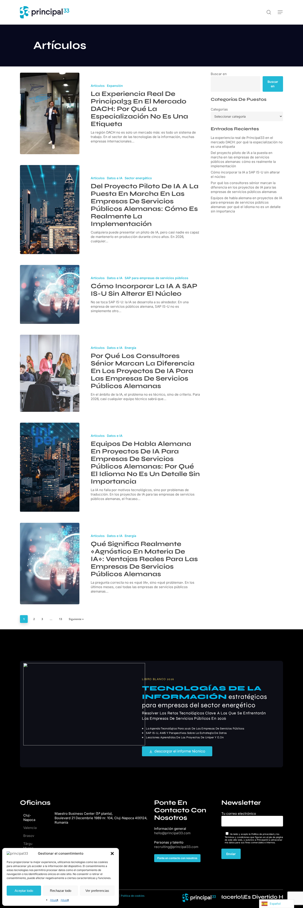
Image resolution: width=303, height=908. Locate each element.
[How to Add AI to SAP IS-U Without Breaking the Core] (49, 294)
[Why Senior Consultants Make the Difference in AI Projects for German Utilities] (49, 373)
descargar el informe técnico (179, 751)
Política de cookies (132, 895)
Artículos (98, 85)
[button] (112, 853)
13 (60, 619)
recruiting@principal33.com (176, 847)
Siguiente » (76, 619)
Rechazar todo (60, 890)
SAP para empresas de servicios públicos (156, 278)
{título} (54, 900)
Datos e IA (114, 178)
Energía (130, 348)
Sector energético (138, 178)
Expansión (115, 85)
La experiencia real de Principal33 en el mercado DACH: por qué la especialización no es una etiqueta (247, 142)
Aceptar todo (24, 890)
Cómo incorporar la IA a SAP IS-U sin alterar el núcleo (245, 174)
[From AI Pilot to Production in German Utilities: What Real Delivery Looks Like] (49, 209)
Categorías (219, 109)
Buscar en (219, 74)
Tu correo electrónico (238, 813)
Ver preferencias (97, 890)
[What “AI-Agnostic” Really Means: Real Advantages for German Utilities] (49, 563)
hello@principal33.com (172, 833)
